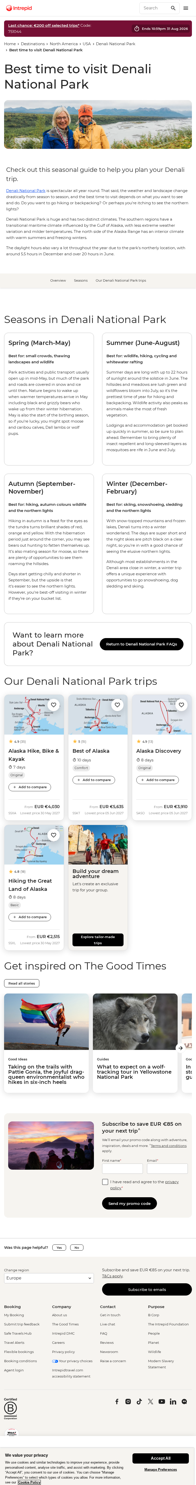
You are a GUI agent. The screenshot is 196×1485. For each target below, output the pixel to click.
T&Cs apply (112, 1276)
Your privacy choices (75, 1361)
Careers (58, 1342)
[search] (154, 8)
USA (87, 43)
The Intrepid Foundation (168, 1324)
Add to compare (33, 787)
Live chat (107, 1324)
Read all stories (21, 983)
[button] (53, 704)
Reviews (107, 1342)
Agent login (14, 1370)
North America (64, 43)
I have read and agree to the (144, 1184)
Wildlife (154, 1352)
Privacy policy (63, 1352)
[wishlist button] (53, 705)
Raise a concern (113, 1361)
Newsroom (109, 1352)
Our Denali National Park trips (121, 280)
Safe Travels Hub (18, 1333)
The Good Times (65, 1324)
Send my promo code (129, 1203)
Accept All (160, 1458)
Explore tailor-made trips (98, 940)
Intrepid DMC (63, 1333)
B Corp (153, 1315)
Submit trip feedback (22, 1324)
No (77, 1248)
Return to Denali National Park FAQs (141, 644)
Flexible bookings (19, 1352)
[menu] (186, 8)
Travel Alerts (14, 1342)
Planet (153, 1342)
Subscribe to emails (147, 1289)
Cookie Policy (29, 1482)
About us (59, 1315)
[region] (98, 644)
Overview (58, 280)
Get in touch (110, 1315)
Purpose (156, 1306)
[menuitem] (19, 8)
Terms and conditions (169, 1146)
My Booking (14, 1315)
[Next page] (181, 1048)
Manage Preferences (160, 1469)
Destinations (33, 43)
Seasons (81, 280)
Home (10, 43)
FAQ (103, 1333)
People (154, 1333)
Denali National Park (115, 43)
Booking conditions (20, 1361)
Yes (59, 1248)
